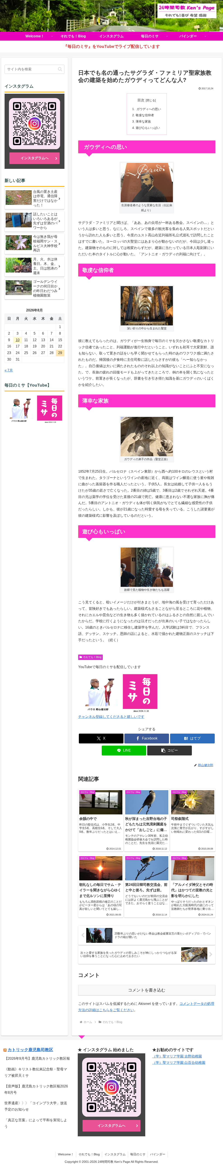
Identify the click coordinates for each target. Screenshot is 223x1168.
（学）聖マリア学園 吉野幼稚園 (177, 1056)
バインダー (157, 1154)
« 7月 (9, 370)
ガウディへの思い (148, 109)
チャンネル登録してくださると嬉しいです (111, 717)
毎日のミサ (137, 1154)
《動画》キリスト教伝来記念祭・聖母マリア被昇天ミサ (35, 1072)
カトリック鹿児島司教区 (30, 1049)
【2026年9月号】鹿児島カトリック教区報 (37, 1058)
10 (18, 340)
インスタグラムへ (35, 158)
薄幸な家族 (143, 121)
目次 (140, 100)
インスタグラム (115, 1154)
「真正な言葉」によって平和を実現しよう (35, 1123)
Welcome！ (66, 1154)
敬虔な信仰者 (145, 115)
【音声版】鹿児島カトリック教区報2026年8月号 (36, 1089)
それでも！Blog (92, 657)
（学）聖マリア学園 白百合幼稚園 (178, 1062)
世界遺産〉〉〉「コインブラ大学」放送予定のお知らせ (35, 1106)
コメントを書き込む (146, 990)
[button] (169, 750)
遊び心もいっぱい (148, 128)
